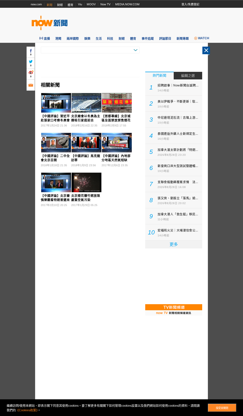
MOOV (91, 4)
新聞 (49, 4)
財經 (60, 4)
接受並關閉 (222, 408)
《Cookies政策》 (27, 410)
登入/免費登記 (190, 4)
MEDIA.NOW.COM (127, 4)
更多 (174, 244)
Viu (80, 4)
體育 (70, 4)
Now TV (105, 4)
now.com (36, 4)
